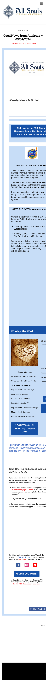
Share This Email (39, 609)
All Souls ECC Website (27, 574)
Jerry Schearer (16, 44)
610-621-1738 (17, 584)
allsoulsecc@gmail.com (22, 490)
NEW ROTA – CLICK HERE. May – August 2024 (25, 428)
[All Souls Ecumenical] (22, 18)
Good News (32, 44)
